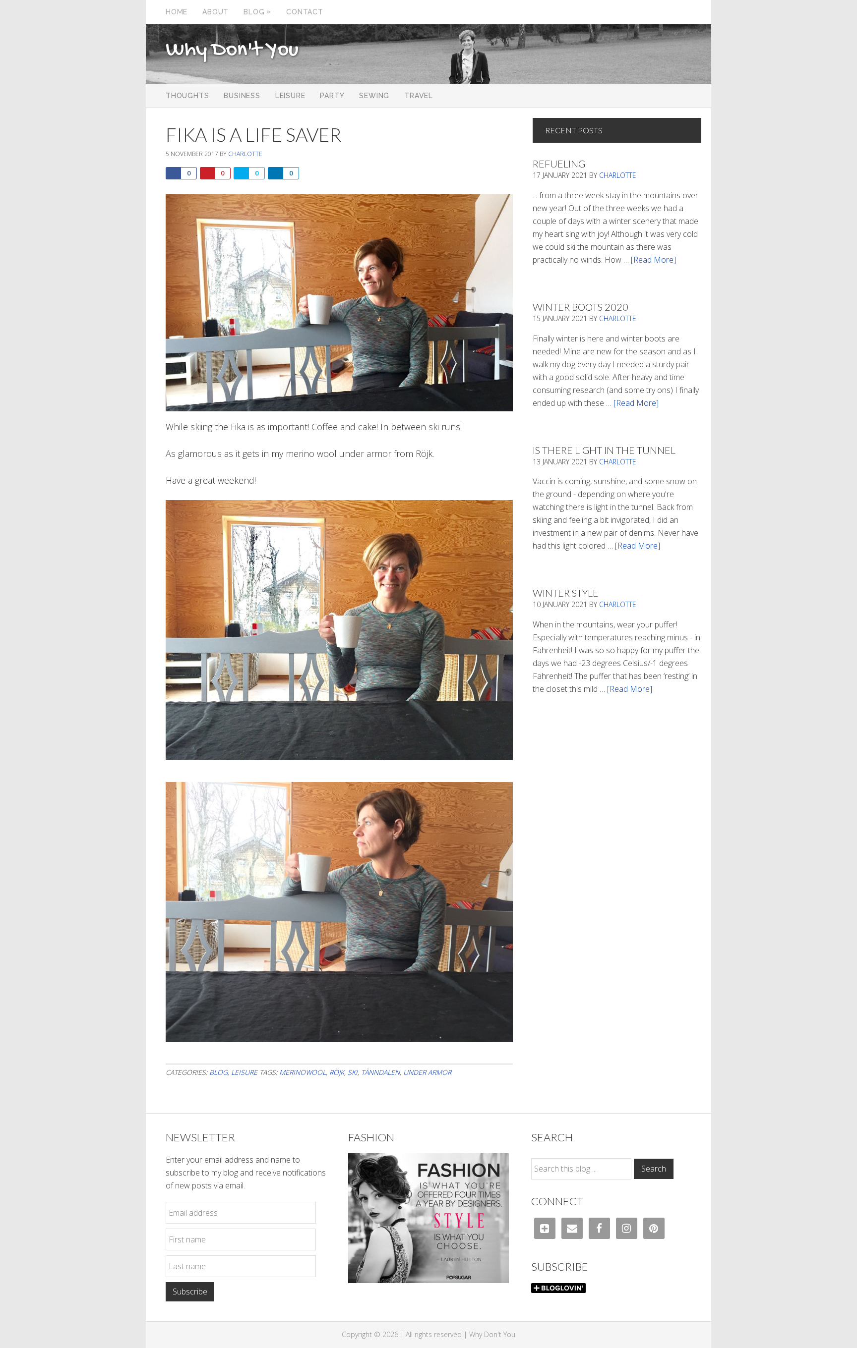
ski (353, 1072)
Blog (218, 1072)
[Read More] (653, 259)
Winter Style (566, 593)
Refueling (559, 163)
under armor (427, 1072)
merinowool (302, 1072)
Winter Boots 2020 (580, 307)
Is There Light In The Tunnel (604, 450)
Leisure (244, 1072)
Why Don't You (232, 50)
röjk (336, 1072)
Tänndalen (380, 1072)
